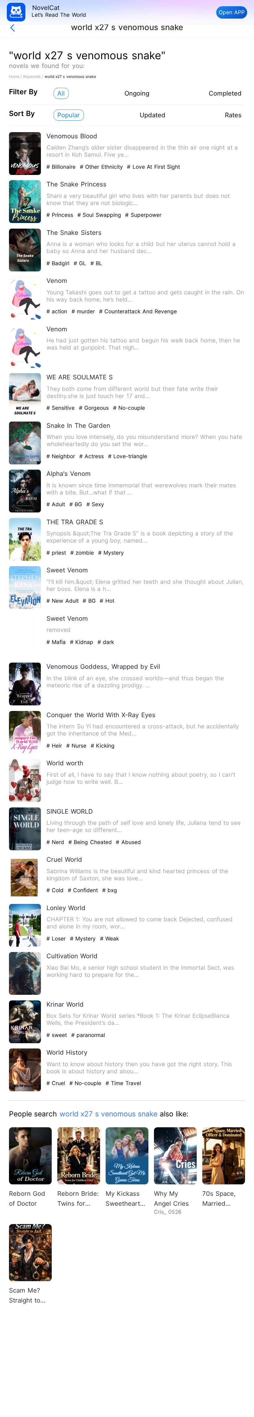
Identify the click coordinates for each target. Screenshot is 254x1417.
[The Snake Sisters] (25, 270)
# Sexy (95, 504)
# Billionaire (62, 166)
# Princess (60, 215)
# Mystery (111, 552)
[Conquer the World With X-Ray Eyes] (25, 752)
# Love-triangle (127, 456)
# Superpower (143, 215)
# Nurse (77, 745)
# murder (84, 311)
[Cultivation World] (25, 993)
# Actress (92, 456)
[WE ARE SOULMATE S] (25, 414)
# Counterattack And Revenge (138, 311)
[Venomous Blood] (25, 173)
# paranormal (88, 1035)
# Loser (57, 938)
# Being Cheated (91, 842)
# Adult (56, 504)
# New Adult (63, 600)
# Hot (107, 600)
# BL (96, 263)
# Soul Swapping (100, 215)
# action (57, 311)
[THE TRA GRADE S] (25, 559)
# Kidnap (82, 642)
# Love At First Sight (153, 166)
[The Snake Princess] (25, 221)
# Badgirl (59, 263)
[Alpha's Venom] (25, 511)
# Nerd (56, 842)
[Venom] (25, 318)
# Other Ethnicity (102, 166)
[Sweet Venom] (25, 607)
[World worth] (25, 800)
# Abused (128, 842)
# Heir (55, 745)
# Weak (109, 938)
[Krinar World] (25, 1041)
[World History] (25, 1090)
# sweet (57, 1035)
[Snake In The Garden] (25, 463)
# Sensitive (61, 408)
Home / (16, 76)
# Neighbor (61, 456)
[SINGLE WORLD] (25, 849)
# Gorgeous (95, 408)
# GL (81, 263)
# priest (57, 552)
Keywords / (34, 76)
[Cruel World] (25, 897)
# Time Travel (123, 1083)
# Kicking (103, 745)
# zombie (83, 552)
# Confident (84, 890)
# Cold (56, 890)
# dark (106, 642)
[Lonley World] (25, 945)
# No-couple (129, 408)
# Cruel (56, 1083)
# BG (76, 504)
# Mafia (57, 642)
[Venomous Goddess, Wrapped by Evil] (25, 704)
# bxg (109, 890)
